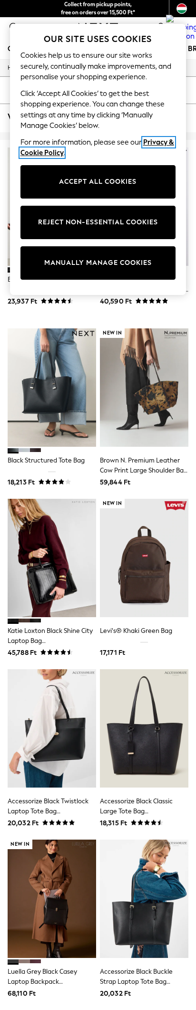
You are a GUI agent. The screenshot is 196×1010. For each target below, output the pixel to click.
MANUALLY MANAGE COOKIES (98, 263)
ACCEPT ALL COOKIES (98, 182)
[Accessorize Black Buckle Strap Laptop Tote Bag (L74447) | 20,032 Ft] (144, 899)
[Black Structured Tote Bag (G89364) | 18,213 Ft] (52, 387)
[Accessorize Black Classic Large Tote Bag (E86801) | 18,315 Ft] (144, 728)
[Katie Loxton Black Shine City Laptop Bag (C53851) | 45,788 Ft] (52, 558)
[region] (98, 159)
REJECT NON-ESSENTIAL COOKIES (98, 222)
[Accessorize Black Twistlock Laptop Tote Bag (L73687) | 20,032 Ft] (52, 728)
